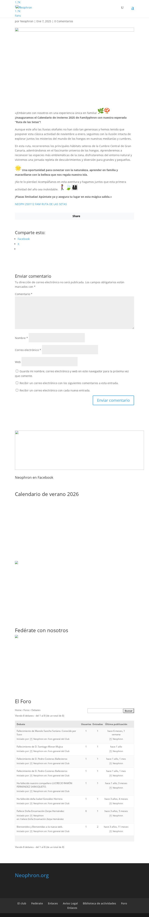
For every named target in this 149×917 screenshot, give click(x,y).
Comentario (23, 294)
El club (21, 903)
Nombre (21, 338)
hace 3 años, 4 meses (116, 799)
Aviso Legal (70, 903)
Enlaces (53, 903)
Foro (124, 903)
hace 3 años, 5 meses (116, 811)
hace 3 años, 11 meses (116, 826)
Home (18, 710)
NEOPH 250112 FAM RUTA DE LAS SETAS (41, 204)
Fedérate (37, 903)
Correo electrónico (28, 350)
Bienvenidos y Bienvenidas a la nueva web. (40, 826)
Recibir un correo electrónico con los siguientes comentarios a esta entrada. (69, 383)
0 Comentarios (63, 21)
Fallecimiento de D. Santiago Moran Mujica (40, 746)
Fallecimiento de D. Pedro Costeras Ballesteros (42, 758)
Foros (26, 710)
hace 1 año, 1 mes (116, 758)
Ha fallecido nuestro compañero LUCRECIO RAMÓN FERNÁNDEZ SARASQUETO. (44, 785)
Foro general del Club (58, 738)
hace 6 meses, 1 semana (116, 732)
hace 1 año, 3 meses (116, 783)
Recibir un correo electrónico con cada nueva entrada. (55, 390)
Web (18, 362)
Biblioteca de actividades (99, 903)
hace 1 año (116, 746)
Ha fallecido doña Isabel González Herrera (39, 799)
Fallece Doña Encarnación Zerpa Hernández (40, 811)
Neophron (26, 21)
